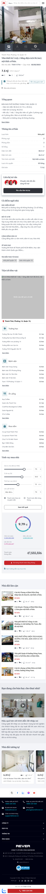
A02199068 (7, 781)
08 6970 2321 (19, 859)
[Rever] (23, 846)
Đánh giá (13, 880)
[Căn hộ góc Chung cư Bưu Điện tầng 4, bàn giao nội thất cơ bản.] (7, 610)
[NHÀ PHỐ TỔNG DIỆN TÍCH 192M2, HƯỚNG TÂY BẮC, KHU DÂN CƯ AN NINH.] (7, 640)
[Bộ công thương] (23, 868)
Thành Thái (6, 55)
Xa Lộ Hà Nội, (16, 781)
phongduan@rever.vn (34, 810)
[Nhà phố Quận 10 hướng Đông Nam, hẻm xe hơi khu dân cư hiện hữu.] (7, 657)
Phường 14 (15, 55)
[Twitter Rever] (22, 881)
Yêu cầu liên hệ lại (23, 190)
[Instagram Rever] (28, 881)
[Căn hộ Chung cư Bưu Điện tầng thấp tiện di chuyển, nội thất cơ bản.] (7, 596)
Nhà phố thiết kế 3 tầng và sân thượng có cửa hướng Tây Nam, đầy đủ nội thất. (28, 624)
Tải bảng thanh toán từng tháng (24, 563)
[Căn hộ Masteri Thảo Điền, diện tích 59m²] (18, 761)
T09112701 (41, 781)
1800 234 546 (26, 891)
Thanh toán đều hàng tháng (34, 499)
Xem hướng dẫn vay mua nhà (16, 569)
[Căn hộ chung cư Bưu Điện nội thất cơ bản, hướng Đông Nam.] (7, 671)
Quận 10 (23, 55)
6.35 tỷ (6, 775)
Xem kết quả (23, 507)
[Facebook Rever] (19, 881)
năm (39, 484)
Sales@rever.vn (11, 810)
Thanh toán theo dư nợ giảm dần (13, 499)
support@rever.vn (12, 816)
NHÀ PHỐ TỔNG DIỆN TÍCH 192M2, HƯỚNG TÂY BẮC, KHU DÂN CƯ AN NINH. (28, 639)
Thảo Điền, (25, 781)
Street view (35, 49)
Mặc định (8, 492)
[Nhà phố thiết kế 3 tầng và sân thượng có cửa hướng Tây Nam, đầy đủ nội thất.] (7, 626)
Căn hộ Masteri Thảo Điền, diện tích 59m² (17, 778)
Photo (9, 49)
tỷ (40, 469)
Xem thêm (5, 122)
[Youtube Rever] (31, 881)
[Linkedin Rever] (25, 881)
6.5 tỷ (40, 775)
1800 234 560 (31, 804)
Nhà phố (41, 134)
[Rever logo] (4, 3)
